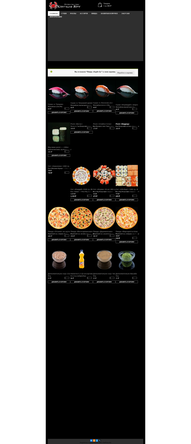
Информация (56, 17)
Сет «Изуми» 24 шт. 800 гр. (104, 189)
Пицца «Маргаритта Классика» (129, 231)
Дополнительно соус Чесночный (107, 274)
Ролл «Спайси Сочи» (102, 124)
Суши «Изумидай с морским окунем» (132, 105)
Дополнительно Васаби (126, 274)
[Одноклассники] (94, 440)
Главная (54, 13)
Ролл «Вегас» (77, 124)
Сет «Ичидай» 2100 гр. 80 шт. (83, 189)
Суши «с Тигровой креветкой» (84, 103)
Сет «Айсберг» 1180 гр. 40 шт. (129, 189)
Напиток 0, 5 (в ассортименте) (84, 274)
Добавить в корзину (59, 112)
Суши (64, 13)
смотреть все (58, 65)
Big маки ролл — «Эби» (58, 147)
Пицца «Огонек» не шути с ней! (62, 231)
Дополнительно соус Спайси (61, 274)
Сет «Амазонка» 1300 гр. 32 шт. (61, 166)
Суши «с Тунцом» (55, 104)
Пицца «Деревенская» (103, 231)
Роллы (73, 13)
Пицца (94, 13)
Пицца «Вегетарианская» (82, 231)
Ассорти (84, 13)
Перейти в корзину (125, 73)
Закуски (125, 13)
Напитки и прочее (109, 13)
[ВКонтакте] (91, 440)
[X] (99, 440)
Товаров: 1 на (107, 4)
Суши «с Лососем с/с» (103, 103)
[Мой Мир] (97, 440)
